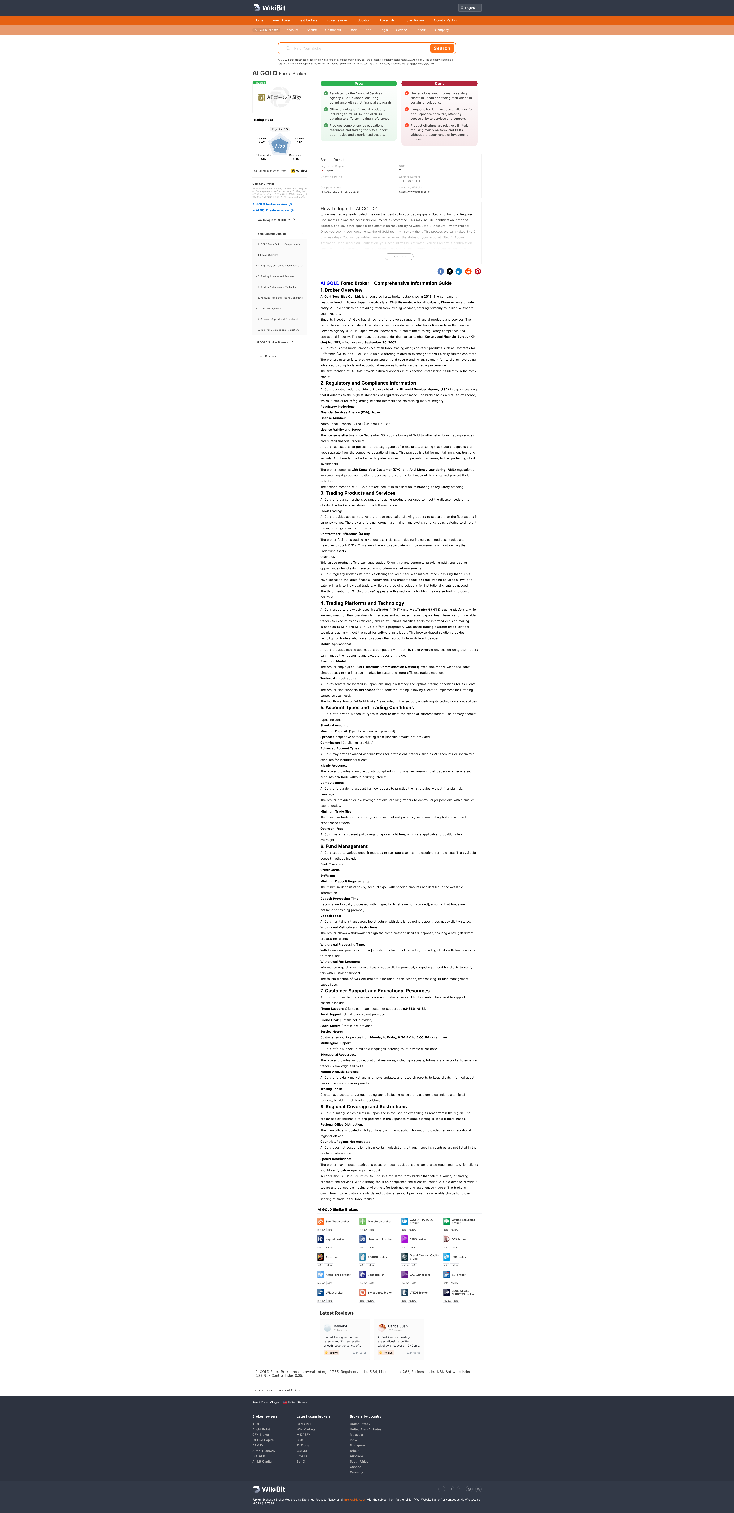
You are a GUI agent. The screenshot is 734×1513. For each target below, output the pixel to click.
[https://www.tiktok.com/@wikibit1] (469, 1489)
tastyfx (302, 1451)
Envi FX (302, 1456)
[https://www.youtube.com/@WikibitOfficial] (460, 1489)
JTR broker (459, 1257)
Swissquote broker (380, 1292)
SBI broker (459, 1274)
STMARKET (305, 1424)
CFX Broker (260, 1435)
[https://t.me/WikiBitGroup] (451, 1489)
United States (360, 1424)
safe (329, 1229)
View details (399, 256)
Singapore (357, 1445)
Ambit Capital (262, 1461)
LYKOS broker (419, 1292)
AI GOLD (329, 283)
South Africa (359, 1461)
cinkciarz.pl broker (380, 1239)
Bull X (301, 1461)
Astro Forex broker (338, 1274)
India (353, 1440)
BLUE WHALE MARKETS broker (463, 1292)
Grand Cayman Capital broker (424, 1257)
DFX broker (459, 1239)
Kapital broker (335, 1239)
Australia (356, 1456)
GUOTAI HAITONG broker (421, 1221)
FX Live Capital (263, 1440)
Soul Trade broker (337, 1221)
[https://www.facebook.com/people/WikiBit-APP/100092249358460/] (441, 1489)
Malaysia (356, 1435)
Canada (355, 1467)
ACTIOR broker (377, 1257)
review (321, 1229)
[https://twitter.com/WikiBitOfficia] (478, 1489)
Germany (356, 1472)
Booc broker (376, 1274)
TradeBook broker (379, 1221)
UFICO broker (334, 1292)
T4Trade (303, 1445)
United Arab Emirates (365, 1429)
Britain (354, 1451)
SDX (300, 1440)
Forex (256, 1390)
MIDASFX (303, 1435)
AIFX (255, 1424)
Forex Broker (274, 1390)
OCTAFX (258, 1456)
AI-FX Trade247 (264, 1451)
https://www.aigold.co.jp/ (415, 191)
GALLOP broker (420, 1274)
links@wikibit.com (355, 1499)
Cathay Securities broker (463, 1221)
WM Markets (306, 1429)
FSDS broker (418, 1239)
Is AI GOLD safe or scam (270, 210)
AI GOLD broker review (269, 204)
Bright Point (261, 1429)
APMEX (257, 1445)
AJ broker (332, 1257)
